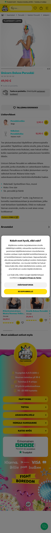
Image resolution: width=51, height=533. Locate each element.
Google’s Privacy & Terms (30, 277)
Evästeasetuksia (25, 285)
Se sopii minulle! (25, 291)
